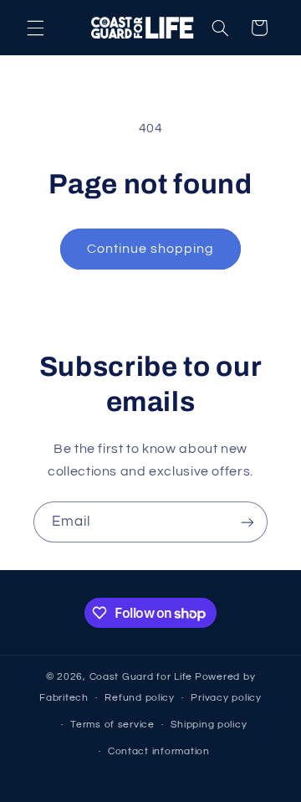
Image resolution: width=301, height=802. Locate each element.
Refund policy (140, 697)
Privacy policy (226, 697)
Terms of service (112, 724)
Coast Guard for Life (141, 676)
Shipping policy (209, 724)
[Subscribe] (247, 521)
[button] (35, 27)
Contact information (159, 751)
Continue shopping (151, 248)
